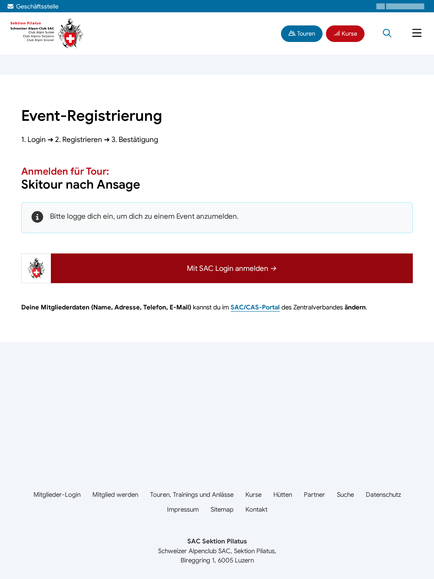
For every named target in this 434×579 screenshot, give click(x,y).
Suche (345, 494)
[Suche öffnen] (387, 33)
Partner (314, 494)
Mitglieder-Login (57, 494)
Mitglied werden (115, 494)
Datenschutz (383, 494)
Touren (305, 33)
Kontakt (256, 509)
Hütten (282, 494)
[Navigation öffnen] (417, 33)
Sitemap (222, 509)
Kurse (348, 33)
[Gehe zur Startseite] (47, 33)
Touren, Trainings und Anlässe (192, 494)
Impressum (183, 509)
